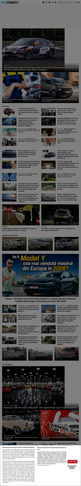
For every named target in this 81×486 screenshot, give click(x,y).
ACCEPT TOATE (72, 461)
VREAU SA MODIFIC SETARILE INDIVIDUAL (72, 467)
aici (13, 473)
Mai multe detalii (11, 458)
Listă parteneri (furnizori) (43, 465)
